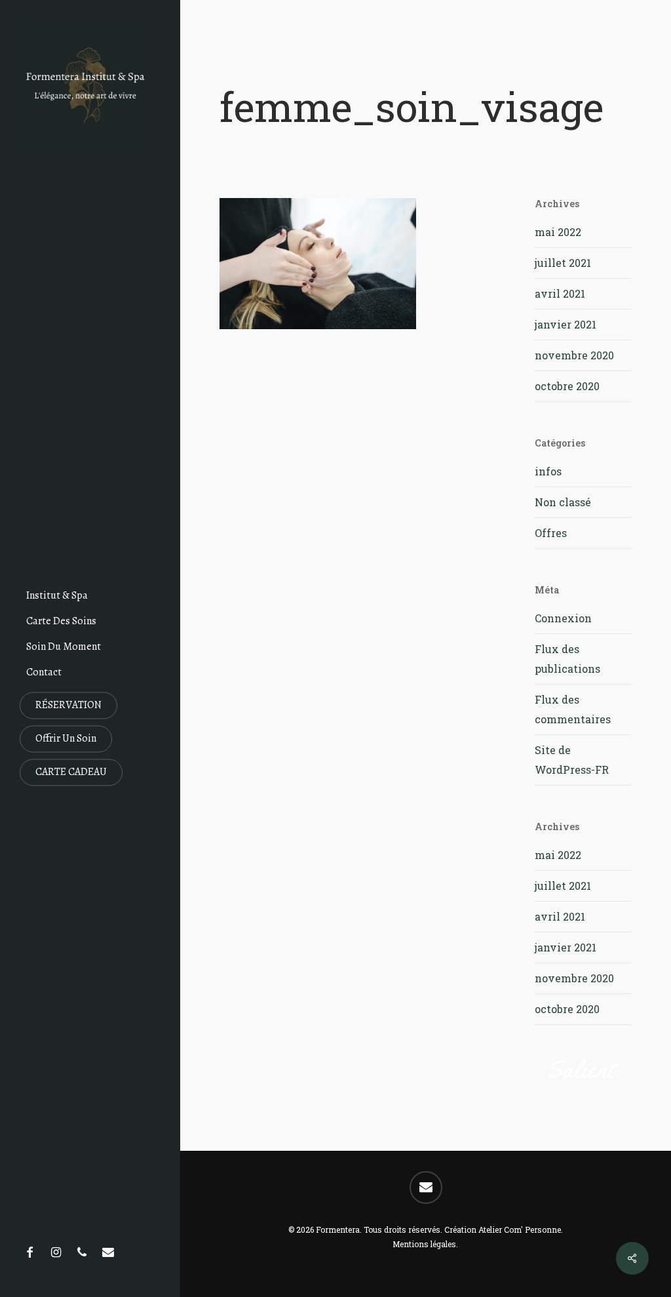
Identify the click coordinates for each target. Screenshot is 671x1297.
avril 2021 (560, 293)
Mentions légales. (425, 1244)
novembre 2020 (574, 355)
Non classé (563, 502)
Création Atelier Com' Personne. (503, 1229)
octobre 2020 (567, 386)
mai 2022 (558, 232)
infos (548, 471)
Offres (551, 533)
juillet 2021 (563, 262)
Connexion (563, 618)
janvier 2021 (565, 324)
